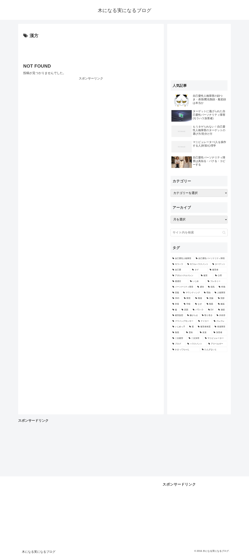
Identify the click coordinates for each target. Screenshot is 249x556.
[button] (224, 232)
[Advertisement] (91, 49)
